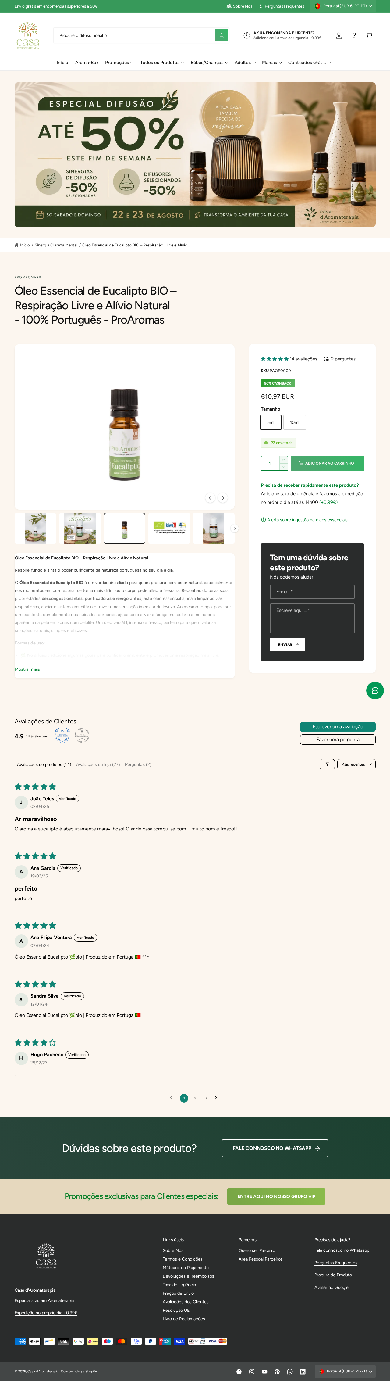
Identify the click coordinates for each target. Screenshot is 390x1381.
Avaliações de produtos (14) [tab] (44, 764)
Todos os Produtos (159, 62)
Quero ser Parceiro (257, 1250)
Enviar (285, 644)
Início (25, 244)
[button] (369, 35)
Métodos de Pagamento (186, 1267)
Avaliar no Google (331, 1287)
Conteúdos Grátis (306, 62)
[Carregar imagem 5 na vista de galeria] (214, 528)
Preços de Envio (178, 1293)
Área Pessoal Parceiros (261, 1259)
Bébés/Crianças (207, 62)
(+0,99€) (328, 502)
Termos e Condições (183, 1259)
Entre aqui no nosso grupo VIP (276, 1196)
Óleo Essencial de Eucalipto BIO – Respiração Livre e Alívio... (136, 244)
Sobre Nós (242, 6)
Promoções (117, 62)
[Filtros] (327, 764)
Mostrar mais (27, 669)
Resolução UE (176, 1310)
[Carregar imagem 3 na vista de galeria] (124, 528)
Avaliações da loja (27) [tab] (98, 764)
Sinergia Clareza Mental (56, 244)
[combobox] (141, 35)
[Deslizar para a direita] (223, 498)
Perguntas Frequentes (284, 6)
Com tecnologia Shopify (79, 1371)
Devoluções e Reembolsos (188, 1276)
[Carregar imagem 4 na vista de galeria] (169, 528)
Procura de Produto (333, 1275)
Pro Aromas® (28, 277)
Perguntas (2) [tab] (138, 764)
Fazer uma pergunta (338, 739)
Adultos (243, 62)
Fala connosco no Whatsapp (341, 1250)
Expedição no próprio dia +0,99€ (46, 1312)
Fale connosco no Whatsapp (272, 1148)
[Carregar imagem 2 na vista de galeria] (80, 528)
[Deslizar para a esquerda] (210, 498)
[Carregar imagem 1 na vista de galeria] (35, 528)
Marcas (269, 62)
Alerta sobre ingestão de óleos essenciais (307, 519)
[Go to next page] (217, 1098)
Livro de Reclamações (184, 1319)
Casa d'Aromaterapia (43, 1371)
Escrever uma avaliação (338, 727)
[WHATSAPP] (354, 35)
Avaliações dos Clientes (186, 1301)
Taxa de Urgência (179, 1284)
